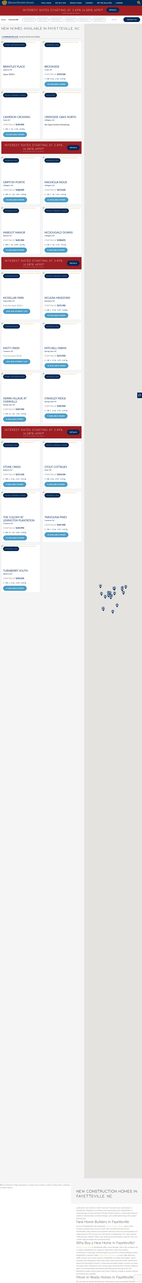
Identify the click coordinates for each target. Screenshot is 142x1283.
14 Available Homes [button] (15, 200)
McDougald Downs (58, 232)
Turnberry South (15, 570)
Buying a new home (83, 1247)
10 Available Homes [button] (56, 366)
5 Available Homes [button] (14, 419)
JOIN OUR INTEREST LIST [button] (16, 311)
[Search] (138, 2)
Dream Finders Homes (115, 1226)
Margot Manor (14, 232)
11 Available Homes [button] (15, 588)
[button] (100, 586)
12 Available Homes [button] (56, 84)
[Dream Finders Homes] (17, 3)
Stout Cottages (55, 467)
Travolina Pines (55, 517)
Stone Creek (12, 467)
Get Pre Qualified (104, 3)
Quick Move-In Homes (29, 37)
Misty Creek (11, 348)
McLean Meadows (57, 298)
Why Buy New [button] (60, 3)
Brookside (51, 66)
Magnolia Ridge (55, 182)
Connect (89, 3)
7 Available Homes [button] (56, 416)
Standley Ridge (55, 398)
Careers (119, 3)
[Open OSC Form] (139, 395)
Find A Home (46, 3)
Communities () (10, 37)
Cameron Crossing (16, 117)
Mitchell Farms (55, 348)
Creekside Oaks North (60, 117)
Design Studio (76, 3)
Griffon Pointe (14, 182)
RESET (114, 20)
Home (3, 19)
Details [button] (112, 10)
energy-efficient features (108, 1255)
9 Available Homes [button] (56, 250)
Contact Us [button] (132, 19)
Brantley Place (14, 66)
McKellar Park (13, 298)
